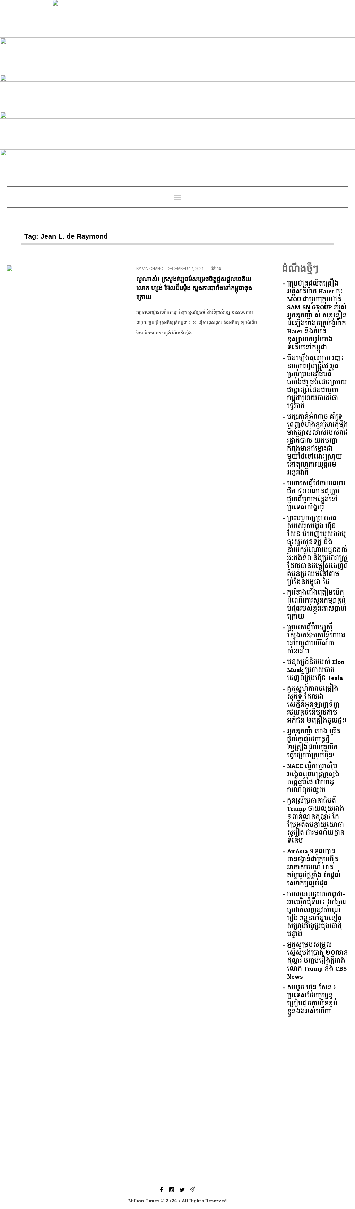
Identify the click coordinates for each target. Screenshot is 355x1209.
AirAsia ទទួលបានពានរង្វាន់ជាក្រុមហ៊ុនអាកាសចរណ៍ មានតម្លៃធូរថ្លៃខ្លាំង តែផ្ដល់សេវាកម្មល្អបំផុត (314, 867)
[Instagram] (171, 1189)
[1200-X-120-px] (177, 55)
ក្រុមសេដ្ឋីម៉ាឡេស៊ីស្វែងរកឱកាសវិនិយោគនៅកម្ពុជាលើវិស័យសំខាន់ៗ (316, 639)
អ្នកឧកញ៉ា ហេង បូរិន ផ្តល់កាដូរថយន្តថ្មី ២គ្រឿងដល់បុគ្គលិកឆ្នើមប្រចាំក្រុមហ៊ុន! (313, 743)
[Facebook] (161, 1189)
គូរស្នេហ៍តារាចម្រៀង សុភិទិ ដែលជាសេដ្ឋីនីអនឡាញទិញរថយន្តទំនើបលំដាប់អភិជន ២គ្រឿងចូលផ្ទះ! (316, 704)
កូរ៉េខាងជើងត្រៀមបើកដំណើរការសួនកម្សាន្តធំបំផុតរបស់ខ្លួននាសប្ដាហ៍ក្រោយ (317, 604)
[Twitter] (182, 1189)
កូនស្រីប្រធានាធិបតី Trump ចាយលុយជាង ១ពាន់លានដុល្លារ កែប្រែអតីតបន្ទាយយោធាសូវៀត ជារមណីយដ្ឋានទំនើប (316, 820)
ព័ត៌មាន (215, 268)
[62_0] (177, 166)
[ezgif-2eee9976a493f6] (177, 92)
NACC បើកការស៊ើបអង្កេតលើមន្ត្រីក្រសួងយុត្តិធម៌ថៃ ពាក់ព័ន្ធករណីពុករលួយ (313, 778)
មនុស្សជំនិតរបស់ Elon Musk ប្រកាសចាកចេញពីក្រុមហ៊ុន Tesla (315, 670)
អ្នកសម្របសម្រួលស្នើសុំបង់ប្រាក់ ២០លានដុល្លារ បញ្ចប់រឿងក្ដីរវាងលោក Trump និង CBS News (317, 960)
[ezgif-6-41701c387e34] (177, 129)
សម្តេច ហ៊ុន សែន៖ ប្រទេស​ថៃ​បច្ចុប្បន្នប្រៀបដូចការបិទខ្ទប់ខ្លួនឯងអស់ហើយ (312, 999)
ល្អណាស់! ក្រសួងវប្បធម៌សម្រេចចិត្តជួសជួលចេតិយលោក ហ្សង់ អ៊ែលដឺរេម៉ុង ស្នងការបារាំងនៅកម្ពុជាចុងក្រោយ (194, 287)
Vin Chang (152, 268)
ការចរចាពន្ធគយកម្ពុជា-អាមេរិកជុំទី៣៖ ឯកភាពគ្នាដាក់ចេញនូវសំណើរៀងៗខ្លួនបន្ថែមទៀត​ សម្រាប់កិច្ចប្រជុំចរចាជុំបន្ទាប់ (317, 914)
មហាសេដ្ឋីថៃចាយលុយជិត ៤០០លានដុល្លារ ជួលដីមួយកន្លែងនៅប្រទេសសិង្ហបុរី (316, 495)
